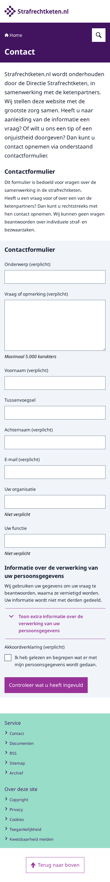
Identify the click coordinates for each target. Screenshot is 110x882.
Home (16, 35)
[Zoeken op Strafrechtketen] (98, 35)
